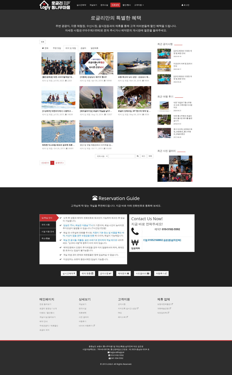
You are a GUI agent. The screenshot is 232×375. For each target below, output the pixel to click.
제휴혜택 (115, 5)
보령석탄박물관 (164, 304)
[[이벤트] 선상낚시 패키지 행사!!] (96, 63)
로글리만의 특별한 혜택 (116, 17)
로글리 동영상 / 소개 (48, 308)
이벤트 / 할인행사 (46, 312)
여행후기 (160, 273)
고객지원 (138, 5)
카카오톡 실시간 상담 (127, 308)
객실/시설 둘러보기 (47, 317)
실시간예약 (81, 5)
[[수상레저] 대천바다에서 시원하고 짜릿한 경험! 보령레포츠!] (58, 97)
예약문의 (122, 273)
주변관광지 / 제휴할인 (48, 325)
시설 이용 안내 (48, 231)
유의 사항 (46, 224)
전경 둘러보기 (45, 304)
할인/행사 (127, 5)
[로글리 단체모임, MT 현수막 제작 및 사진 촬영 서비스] (134, 97)
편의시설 (104, 5)
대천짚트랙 (162, 312)
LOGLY (110, 364)
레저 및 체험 (71, 48)
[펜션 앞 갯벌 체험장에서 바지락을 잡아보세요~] (96, 131)
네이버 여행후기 (86, 325)
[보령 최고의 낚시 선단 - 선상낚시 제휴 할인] (134, 63)
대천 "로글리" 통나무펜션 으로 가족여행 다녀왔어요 (183, 105)
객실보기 (93, 5)
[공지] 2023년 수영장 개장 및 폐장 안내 (183, 52)
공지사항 (104, 273)
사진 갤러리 (84, 317)
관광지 (83, 48)
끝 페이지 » (60, 163)
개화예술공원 (163, 308)
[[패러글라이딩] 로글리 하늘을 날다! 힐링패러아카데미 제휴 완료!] (96, 97)
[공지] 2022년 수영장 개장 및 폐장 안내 (183, 77)
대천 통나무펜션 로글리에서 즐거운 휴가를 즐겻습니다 (183, 118)
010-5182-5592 (171, 229)
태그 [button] (143, 156)
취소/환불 (46, 238)
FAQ (120, 312)
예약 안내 (43, 321)
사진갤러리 (141, 273)
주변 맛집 (57, 48)
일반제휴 (94, 48)
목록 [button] (42, 42)
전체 (46, 48)
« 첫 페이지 (45, 163)
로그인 (186, 5)
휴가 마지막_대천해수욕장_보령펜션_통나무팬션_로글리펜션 (183, 131)
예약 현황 (86, 273)
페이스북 (122, 317)
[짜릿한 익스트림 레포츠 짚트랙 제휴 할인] (58, 131)
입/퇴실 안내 (47, 217)
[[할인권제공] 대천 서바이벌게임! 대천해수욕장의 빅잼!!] (58, 63)
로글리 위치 (44, 330)
